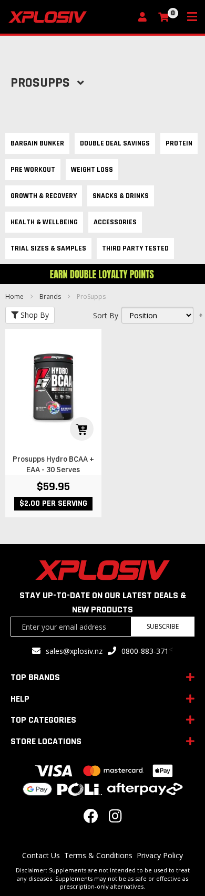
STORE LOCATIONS (46, 741)
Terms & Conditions (98, 855)
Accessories (115, 222)
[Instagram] (115, 819)
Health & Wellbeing (44, 222)
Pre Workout (33, 169)
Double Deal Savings (115, 143)
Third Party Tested (135, 248)
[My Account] (145, 18)
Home (15, 296)
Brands (51, 296)
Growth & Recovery (44, 196)
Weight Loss (92, 169)
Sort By (105, 315)
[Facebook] (91, 819)
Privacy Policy (160, 855)
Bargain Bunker (37, 143)
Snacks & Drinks (121, 196)
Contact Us (41, 855)
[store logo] (69, 17)
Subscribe (163, 626)
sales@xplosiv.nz (74, 651)
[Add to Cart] (82, 429)
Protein (179, 143)
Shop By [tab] (33, 315)
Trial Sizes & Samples (48, 248)
